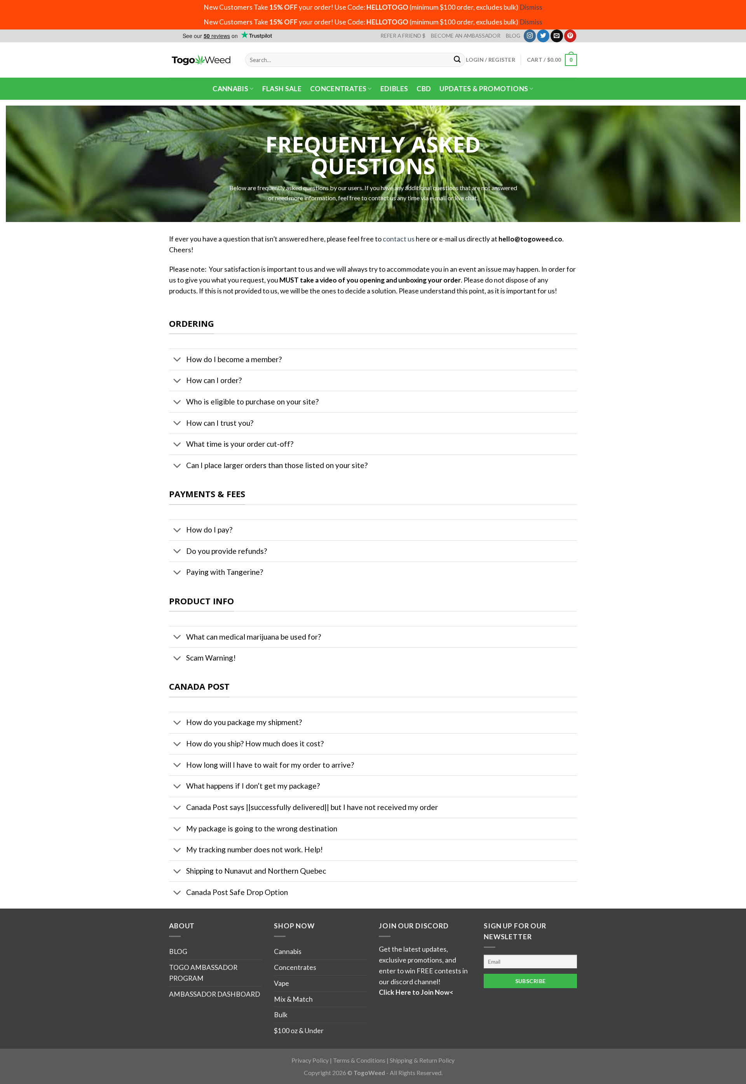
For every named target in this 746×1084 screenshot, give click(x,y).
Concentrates (338, 89)
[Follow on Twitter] (543, 35)
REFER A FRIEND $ (402, 35)
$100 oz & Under (299, 1031)
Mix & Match (293, 999)
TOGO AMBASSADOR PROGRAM (203, 972)
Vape (281, 983)
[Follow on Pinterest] (570, 35)
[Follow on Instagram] (530, 35)
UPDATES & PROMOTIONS (483, 89)
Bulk (281, 1015)
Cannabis (230, 89)
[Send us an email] (557, 35)
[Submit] (457, 60)
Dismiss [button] (530, 7)
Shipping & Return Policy (422, 1060)
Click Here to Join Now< (416, 992)
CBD (424, 89)
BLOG (513, 35)
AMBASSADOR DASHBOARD (214, 994)
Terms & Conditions (359, 1060)
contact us (399, 239)
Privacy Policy (310, 1060)
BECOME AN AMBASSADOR (465, 35)
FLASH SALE (282, 89)
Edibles (394, 89)
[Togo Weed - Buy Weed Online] (201, 59)
